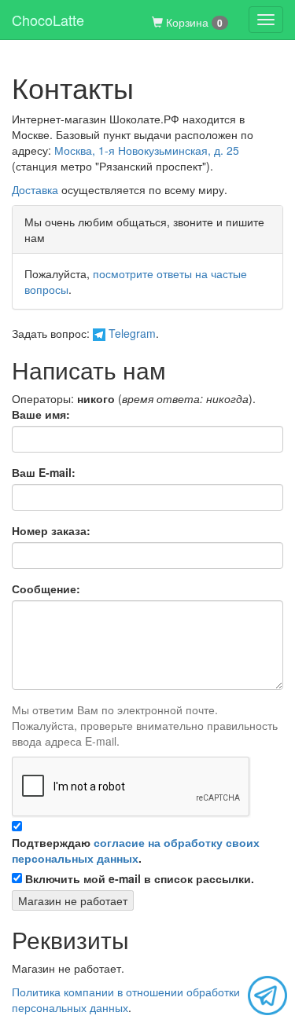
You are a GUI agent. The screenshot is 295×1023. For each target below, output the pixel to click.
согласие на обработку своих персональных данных (136, 850)
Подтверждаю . (136, 850)
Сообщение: (46, 588)
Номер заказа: (51, 530)
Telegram (130, 333)
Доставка (35, 189)
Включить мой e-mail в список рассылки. (139, 878)
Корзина (193, 22)
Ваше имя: (41, 414)
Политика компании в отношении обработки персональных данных (126, 999)
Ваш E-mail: (44, 472)
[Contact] (267, 994)
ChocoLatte (48, 19)
